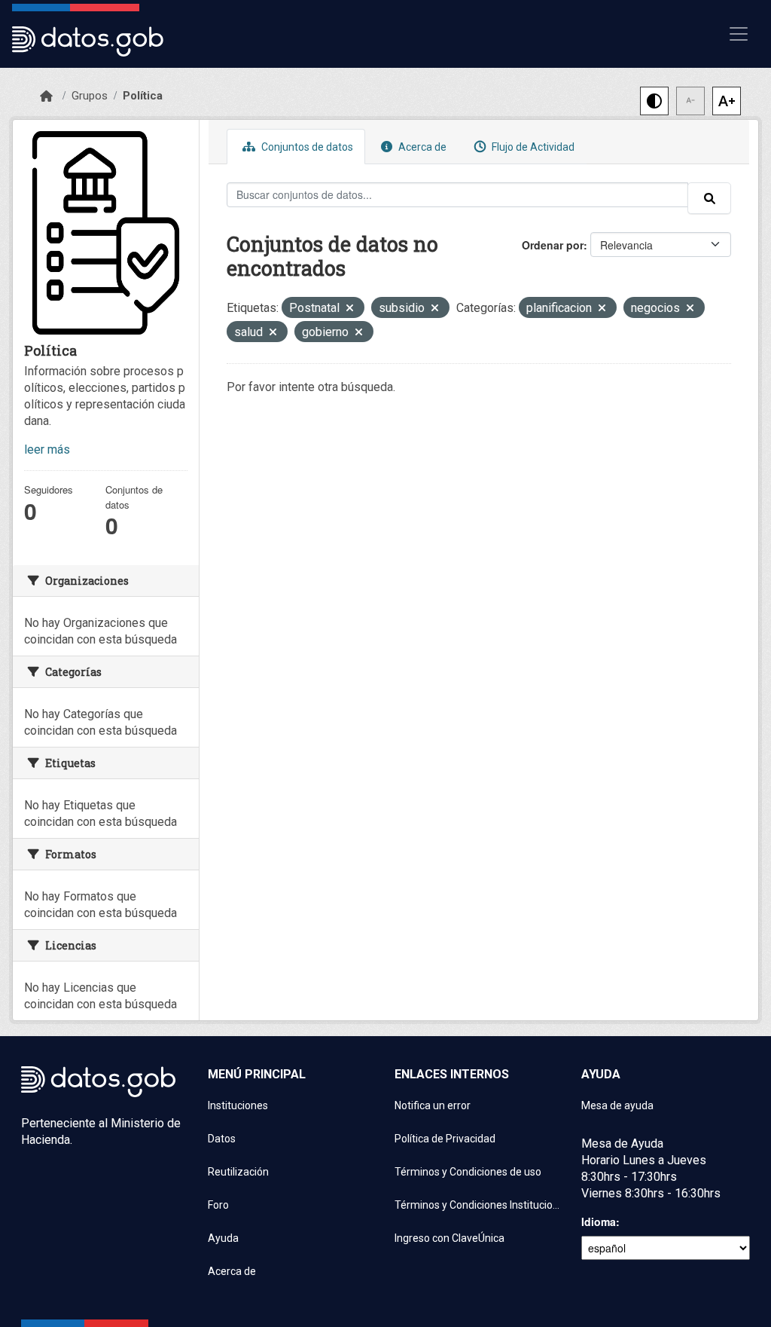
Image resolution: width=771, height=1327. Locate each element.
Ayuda (223, 1238)
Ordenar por (553, 244)
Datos (222, 1139)
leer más (47, 449)
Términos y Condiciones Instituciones (479, 1205)
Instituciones (238, 1105)
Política (143, 95)
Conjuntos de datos (306, 147)
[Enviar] (709, 198)
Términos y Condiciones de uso (468, 1172)
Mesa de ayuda (617, 1105)
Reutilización (238, 1172)
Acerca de (421, 147)
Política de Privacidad (445, 1139)
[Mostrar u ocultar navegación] (738, 34)
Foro (218, 1205)
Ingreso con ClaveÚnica (449, 1238)
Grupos (90, 95)
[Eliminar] (350, 309)
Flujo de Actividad (531, 147)
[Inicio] (46, 96)
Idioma (598, 1221)
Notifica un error (433, 1105)
